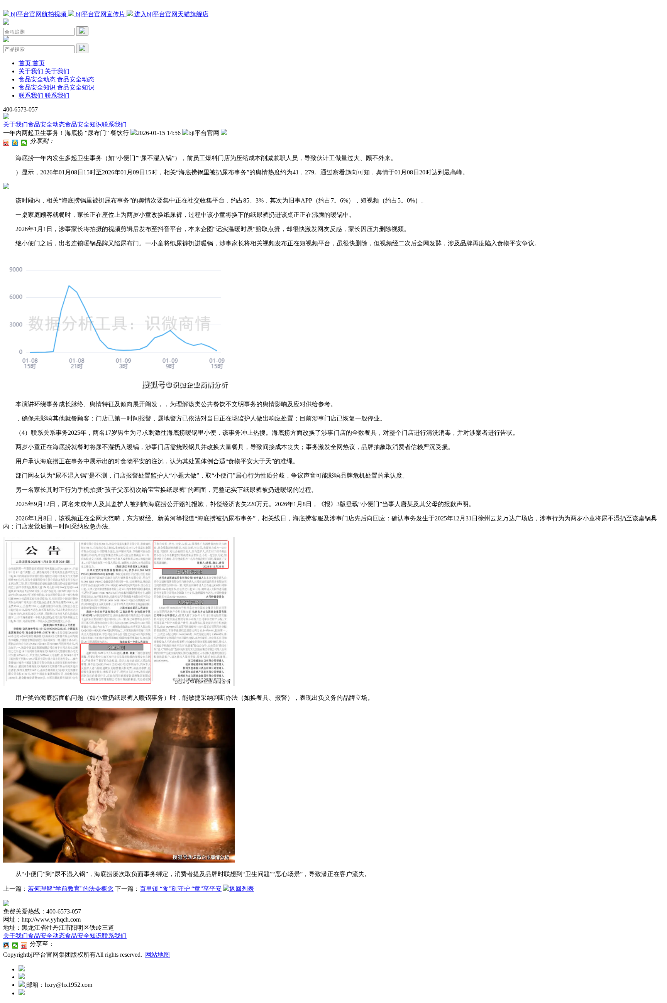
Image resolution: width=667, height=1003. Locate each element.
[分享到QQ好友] (6, 945)
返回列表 (241, 888)
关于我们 (15, 124)
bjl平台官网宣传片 (100, 14)
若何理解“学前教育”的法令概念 (70, 888)
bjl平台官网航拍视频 (38, 14)
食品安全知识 (83, 124)
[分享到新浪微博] (6, 143)
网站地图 (157, 954)
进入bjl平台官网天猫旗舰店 (170, 14)
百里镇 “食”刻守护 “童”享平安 (181, 888)
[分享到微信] (24, 143)
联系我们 (114, 124)
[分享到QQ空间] (15, 143)
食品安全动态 (46, 124)
